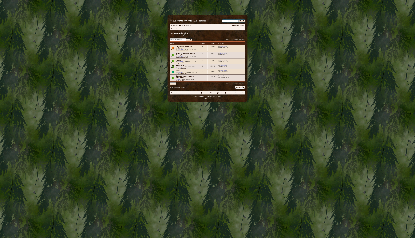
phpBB (202, 96)
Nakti (178, 79)
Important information (182, 50)
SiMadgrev (180, 49)
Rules (178, 71)
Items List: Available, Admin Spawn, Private (185, 54)
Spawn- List (180, 65)
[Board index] (217, 10)
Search (202, 21)
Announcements (180, 80)
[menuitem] (181, 25)
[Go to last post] (227, 46)
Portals (178, 60)
